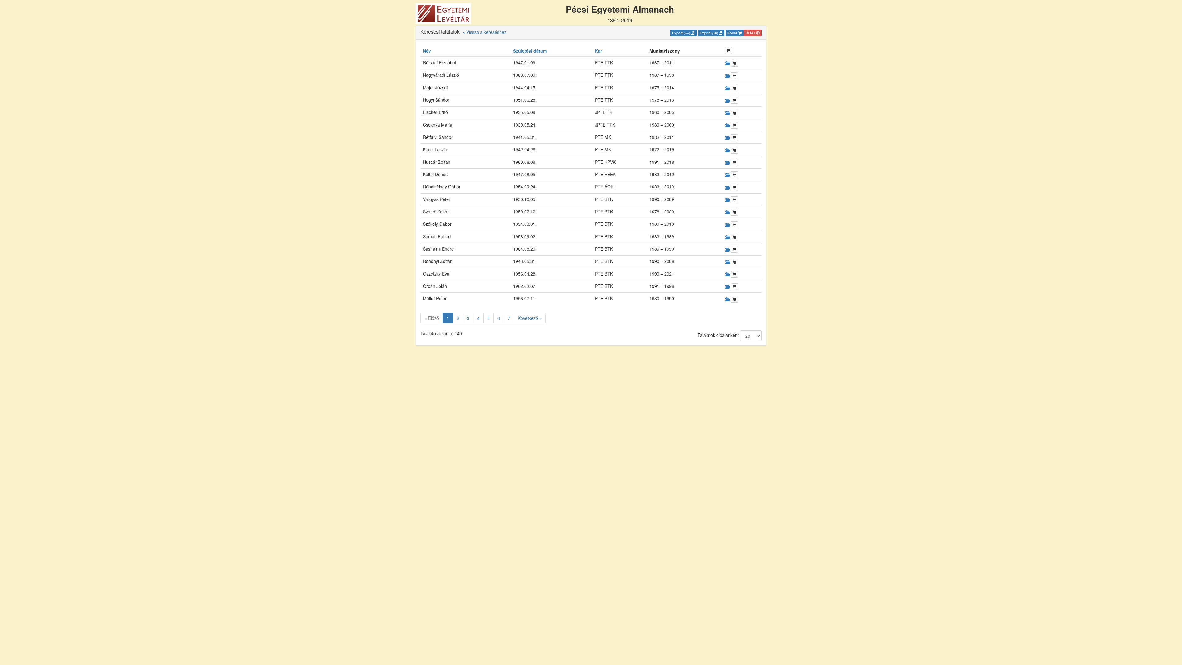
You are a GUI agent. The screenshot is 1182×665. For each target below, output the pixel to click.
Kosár (732, 32)
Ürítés (750, 32)
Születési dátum (530, 51)
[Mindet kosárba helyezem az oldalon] (728, 50)
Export (681, 32)
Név (427, 51)
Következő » (530, 318)
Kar (598, 51)
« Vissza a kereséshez (484, 32)
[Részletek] (727, 63)
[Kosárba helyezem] (734, 63)
